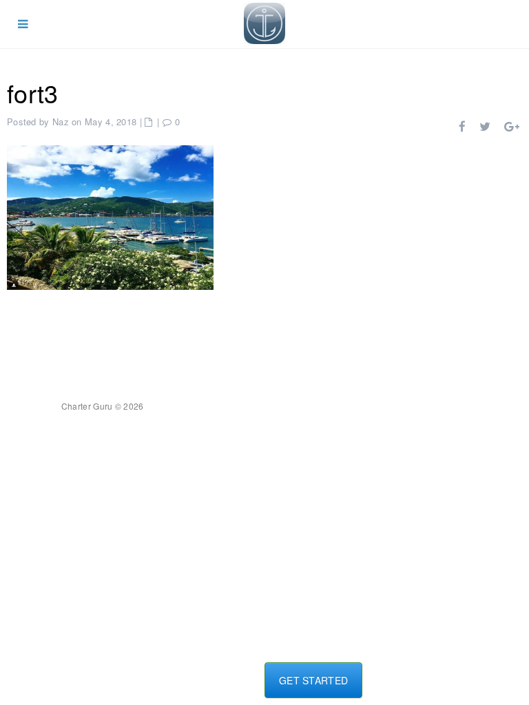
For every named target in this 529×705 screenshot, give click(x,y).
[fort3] (110, 216)
